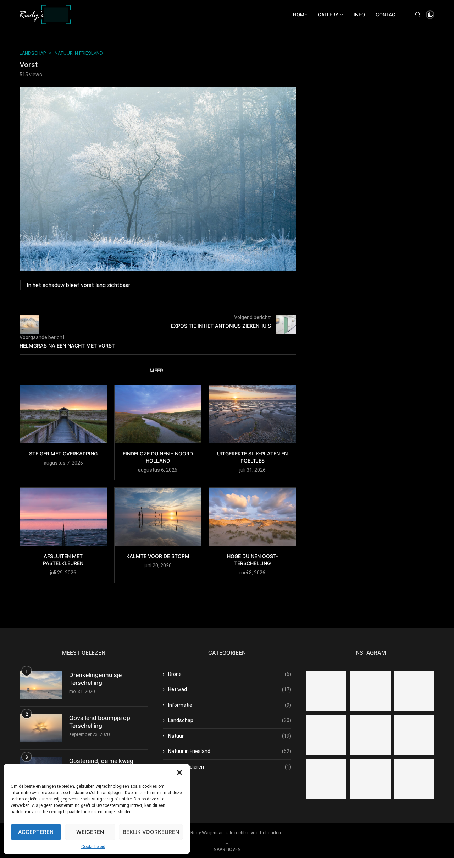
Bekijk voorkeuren (151, 832)
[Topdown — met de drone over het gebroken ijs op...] (414, 691)
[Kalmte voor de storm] (158, 517)
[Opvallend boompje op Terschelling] (41, 728)
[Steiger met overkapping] (63, 414)
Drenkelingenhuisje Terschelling (95, 678)
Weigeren (90, 832)
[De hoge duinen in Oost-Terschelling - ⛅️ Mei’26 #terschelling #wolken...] (370, 779)
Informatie (230, 705)
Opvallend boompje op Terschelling (99, 721)
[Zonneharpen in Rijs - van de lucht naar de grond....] (326, 735)
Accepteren (36, 832)
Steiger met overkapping (63, 453)
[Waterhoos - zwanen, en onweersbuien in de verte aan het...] (326, 779)
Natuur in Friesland (230, 751)
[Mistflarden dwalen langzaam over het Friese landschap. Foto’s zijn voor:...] (370, 691)
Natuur (230, 736)
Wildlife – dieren (230, 767)
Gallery (328, 14)
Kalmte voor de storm (157, 556)
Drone (230, 674)
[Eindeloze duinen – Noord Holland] (158, 414)
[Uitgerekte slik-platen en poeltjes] (252, 414)
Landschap (230, 720)
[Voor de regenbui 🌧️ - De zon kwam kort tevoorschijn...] (414, 779)
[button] (179, 772)
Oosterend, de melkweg (101, 760)
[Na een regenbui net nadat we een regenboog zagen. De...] (414, 735)
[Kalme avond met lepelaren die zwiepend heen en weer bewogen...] (370, 735)
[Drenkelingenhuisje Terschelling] (41, 685)
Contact (387, 14)
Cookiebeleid (93, 846)
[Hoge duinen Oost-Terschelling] (252, 517)
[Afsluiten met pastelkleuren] (63, 517)
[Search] (417, 14)
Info (359, 14)
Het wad (230, 689)
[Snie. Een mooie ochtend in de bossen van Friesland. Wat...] (326, 691)
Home (300, 14)
